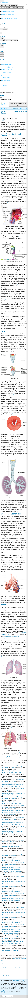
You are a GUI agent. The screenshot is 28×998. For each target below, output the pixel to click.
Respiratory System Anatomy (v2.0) (10, 756)
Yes (3, 975)
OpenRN (24, 119)
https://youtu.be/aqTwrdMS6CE (10, 950)
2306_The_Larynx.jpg (9, 814)
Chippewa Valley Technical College (13, 119)
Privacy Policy (4, 990)
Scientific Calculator (7, 74)
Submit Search (4, 29)
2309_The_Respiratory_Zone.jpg (12, 871)
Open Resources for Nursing (19, 958)
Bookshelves (15, 108)
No (8, 975)
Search (2, 996)
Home (6, 108)
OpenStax (8, 634)
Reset (2, 38)
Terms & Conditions (11, 990)
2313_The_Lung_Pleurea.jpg (11, 933)
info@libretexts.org (6, 992)
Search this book (3, 24)
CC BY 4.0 (10, 957)
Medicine (24, 108)
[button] (5, 83)
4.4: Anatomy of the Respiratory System (16, 954)
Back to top (3, 963)
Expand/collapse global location (26, 108)
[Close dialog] (1, 97)
